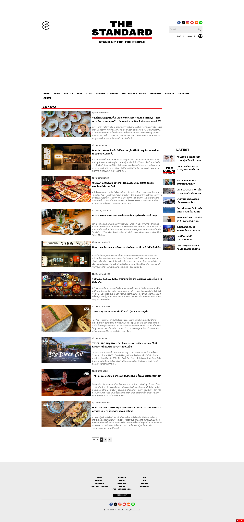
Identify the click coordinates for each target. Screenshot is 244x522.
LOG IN (180, 36)
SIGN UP (191, 36)
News (99, 477)
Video (122, 480)
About (122, 486)
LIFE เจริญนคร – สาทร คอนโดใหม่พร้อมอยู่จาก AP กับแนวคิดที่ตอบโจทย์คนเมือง (189, 247)
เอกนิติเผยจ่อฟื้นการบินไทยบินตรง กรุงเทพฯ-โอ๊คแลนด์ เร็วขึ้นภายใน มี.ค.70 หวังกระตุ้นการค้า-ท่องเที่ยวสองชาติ (188, 238)
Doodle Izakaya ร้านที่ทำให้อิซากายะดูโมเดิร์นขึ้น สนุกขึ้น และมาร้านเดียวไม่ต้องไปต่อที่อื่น (125, 152)
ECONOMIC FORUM (107, 94)
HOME (46, 94)
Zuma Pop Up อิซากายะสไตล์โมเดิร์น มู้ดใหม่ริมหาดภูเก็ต (120, 311)
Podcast (99, 480)
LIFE (89, 94)
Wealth (122, 477)
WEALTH (68, 94)
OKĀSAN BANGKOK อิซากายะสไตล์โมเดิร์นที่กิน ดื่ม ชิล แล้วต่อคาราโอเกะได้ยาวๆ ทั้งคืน (123, 184)
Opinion (99, 483)
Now (144, 480)
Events (144, 483)
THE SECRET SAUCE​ (134, 94)
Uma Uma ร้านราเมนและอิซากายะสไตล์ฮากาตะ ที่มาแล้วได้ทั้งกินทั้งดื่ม (126, 247)
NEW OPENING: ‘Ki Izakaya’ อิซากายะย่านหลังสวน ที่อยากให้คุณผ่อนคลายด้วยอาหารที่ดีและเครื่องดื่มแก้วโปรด (126, 409)
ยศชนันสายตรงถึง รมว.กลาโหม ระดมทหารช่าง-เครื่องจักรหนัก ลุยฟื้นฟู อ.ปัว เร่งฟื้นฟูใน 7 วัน (188, 228)
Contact (144, 486)
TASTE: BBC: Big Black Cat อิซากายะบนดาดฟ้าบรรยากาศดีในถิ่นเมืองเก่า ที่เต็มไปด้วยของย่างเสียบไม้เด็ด (125, 345)
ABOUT (47, 98)
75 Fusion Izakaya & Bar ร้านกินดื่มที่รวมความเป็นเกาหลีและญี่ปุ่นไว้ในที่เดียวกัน (127, 280)
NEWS (57, 94)
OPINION (155, 94)
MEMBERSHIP (122, 495)
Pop (144, 477)
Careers (121, 483)
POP (79, 94)
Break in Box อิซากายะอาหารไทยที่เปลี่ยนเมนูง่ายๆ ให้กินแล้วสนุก (124, 215)
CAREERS (183, 94)
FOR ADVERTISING (122, 489)
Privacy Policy (99, 486)
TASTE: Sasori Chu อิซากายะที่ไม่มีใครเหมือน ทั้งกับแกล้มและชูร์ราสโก (126, 376)
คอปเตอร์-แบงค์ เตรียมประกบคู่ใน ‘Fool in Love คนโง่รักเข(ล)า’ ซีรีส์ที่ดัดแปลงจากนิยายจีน (189, 158)
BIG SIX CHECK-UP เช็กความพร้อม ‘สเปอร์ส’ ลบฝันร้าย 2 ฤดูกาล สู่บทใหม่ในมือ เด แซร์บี (189, 191)
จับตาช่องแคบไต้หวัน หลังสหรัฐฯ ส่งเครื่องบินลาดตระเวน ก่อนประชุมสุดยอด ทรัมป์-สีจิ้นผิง (189, 210)
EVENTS (170, 94)
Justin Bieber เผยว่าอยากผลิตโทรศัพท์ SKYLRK (187, 182)
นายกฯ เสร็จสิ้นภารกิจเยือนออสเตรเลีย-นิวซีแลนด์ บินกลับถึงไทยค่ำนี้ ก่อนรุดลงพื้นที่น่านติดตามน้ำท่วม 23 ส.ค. (189, 200)
